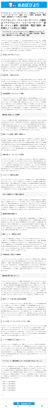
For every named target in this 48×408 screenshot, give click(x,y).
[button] (44, 249)
